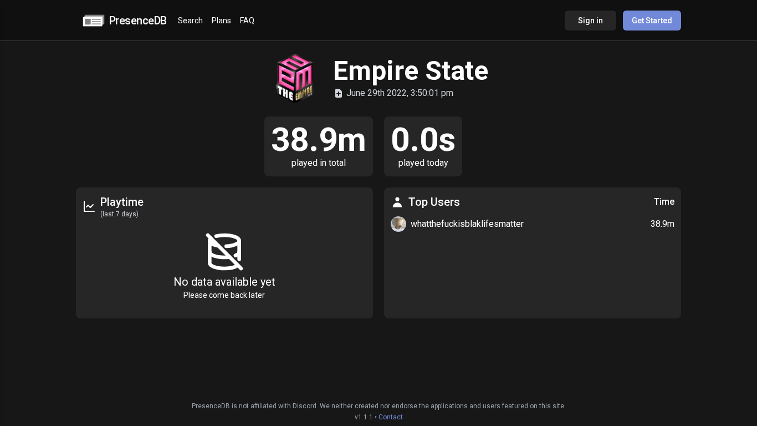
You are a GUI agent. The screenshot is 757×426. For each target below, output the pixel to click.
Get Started (652, 20)
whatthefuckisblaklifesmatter (467, 224)
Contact (390, 417)
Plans (221, 20)
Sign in (590, 20)
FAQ (247, 20)
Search (190, 20)
